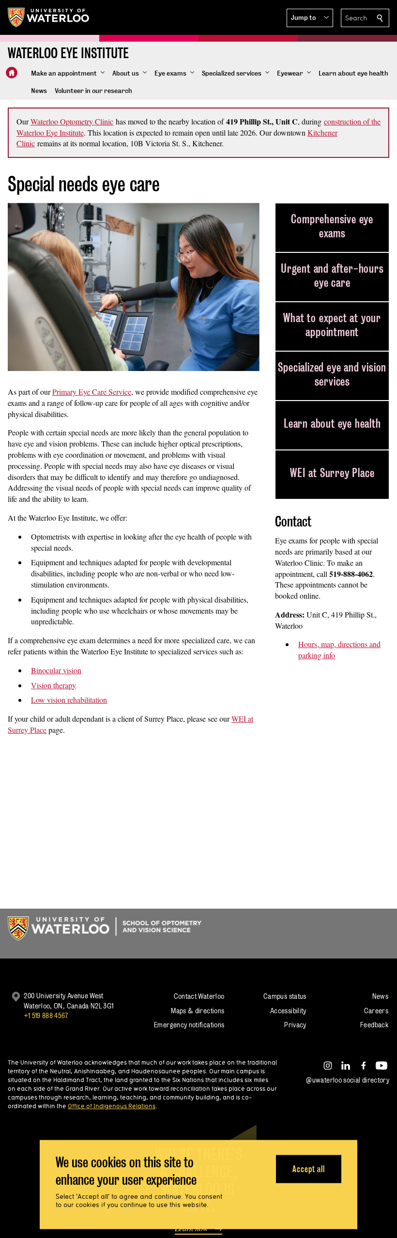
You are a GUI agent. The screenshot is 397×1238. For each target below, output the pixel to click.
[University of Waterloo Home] (49, 17)
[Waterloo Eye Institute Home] (11, 72)
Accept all (308, 1168)
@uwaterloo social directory (347, 1080)
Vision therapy (53, 685)
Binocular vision (56, 670)
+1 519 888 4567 (46, 1015)
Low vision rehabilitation (69, 700)
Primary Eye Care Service (91, 392)
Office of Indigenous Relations (111, 1106)
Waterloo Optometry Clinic (72, 121)
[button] (310, 18)
